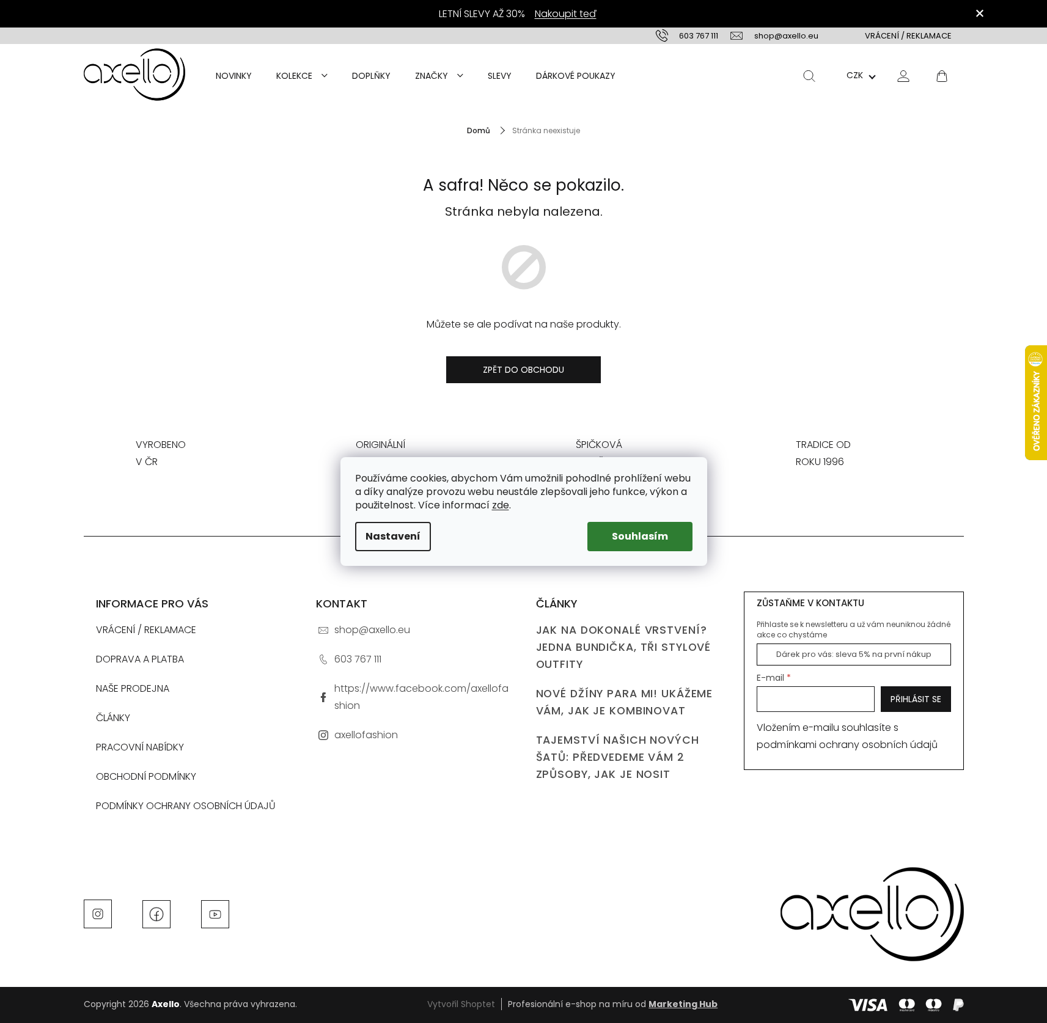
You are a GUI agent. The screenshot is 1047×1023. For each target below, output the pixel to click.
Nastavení (393, 536)
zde (500, 505)
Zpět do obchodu (523, 370)
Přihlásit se (916, 699)
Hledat (809, 76)
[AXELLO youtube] (215, 913)
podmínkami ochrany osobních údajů (847, 745)
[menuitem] (234, 76)
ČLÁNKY (113, 718)
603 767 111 (357, 659)
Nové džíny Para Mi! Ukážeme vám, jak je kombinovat (624, 702)
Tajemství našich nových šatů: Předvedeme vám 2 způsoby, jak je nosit (617, 757)
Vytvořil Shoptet (461, 1004)
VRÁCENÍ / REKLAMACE (908, 36)
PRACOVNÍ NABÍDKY (140, 747)
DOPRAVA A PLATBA (140, 659)
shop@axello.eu (372, 630)
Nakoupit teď (566, 14)
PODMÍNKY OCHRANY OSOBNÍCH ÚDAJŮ (186, 806)
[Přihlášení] (903, 75)
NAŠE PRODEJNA (132, 688)
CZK (855, 75)
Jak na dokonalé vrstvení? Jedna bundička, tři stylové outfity (623, 647)
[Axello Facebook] (156, 913)
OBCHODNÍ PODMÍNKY (146, 776)
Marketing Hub (683, 1004)
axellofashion (366, 735)
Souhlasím (640, 536)
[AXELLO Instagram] (97, 913)
